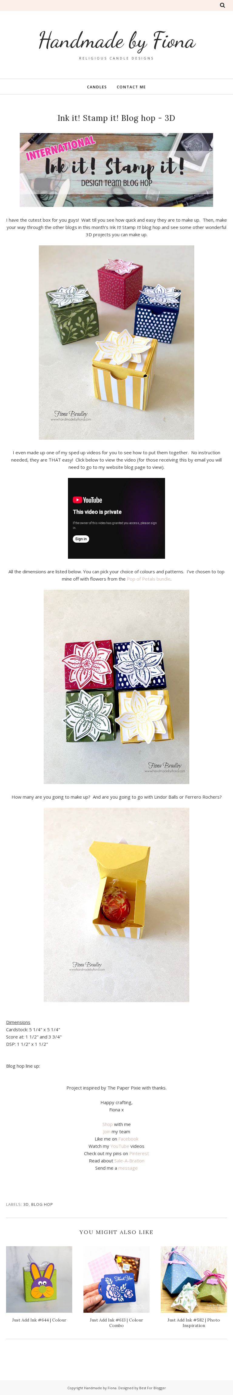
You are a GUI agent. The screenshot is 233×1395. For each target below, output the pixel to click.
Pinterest (139, 1153)
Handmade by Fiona (116, 40)
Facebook (128, 1139)
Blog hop (42, 1204)
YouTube (119, 1146)
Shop (108, 1124)
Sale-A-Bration (129, 1161)
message (128, 1168)
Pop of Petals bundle (149, 579)
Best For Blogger (152, 1388)
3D (26, 1204)
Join (106, 1131)
